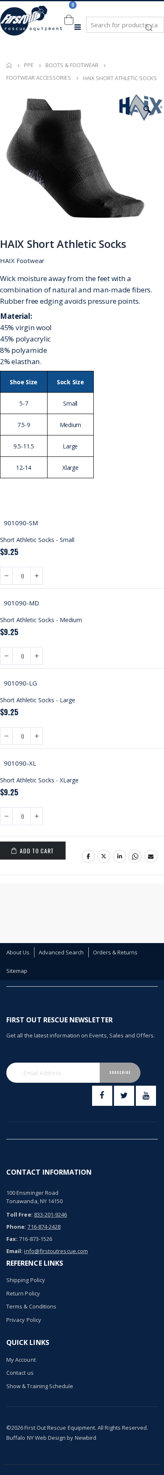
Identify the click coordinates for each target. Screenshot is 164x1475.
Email (151, 856)
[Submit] (149, 23)
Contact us (20, 1372)
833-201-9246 (50, 1214)
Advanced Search (61, 952)
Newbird (85, 1437)
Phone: (16, 1226)
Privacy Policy (23, 1320)
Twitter (104, 856)
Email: (14, 1251)
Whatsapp (135, 856)
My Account (21, 1359)
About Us (18, 952)
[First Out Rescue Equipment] (31, 27)
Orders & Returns (115, 952)
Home (9, 65)
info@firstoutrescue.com (56, 1251)
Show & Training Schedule (40, 1386)
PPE (29, 65)
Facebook (88, 856)
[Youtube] (146, 1096)
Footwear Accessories (38, 78)
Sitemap (16, 971)
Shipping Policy (25, 1280)
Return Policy (23, 1293)
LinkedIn (119, 856)
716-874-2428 (44, 1226)
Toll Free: (19, 1214)
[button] (147, 109)
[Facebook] (102, 1096)
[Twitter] (124, 1096)
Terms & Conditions (31, 1306)
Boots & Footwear (71, 65)
